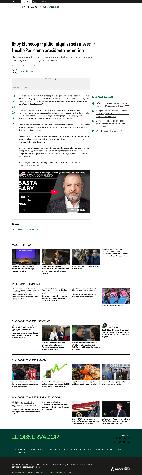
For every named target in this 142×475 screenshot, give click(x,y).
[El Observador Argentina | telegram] (124, 442)
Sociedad (57, 449)
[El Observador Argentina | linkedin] (115, 442)
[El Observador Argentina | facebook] (116, 438)
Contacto (67, 472)
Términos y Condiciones (54, 472)
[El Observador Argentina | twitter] (112, 438)
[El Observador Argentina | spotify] (120, 442)
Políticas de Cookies (19, 472)
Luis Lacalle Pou (33, 230)
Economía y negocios (36, 449)
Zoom (49, 449)
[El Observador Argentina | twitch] (129, 442)
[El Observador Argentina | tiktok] (129, 438)
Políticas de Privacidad (36, 472)
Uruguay (16, 2)
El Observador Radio (95, 449)
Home (14, 449)
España (36, 2)
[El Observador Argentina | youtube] (125, 438)
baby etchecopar (19, 230)
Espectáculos (69, 449)
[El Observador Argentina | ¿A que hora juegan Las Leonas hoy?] (116, 303)
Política (45, 7)
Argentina (26, 2)
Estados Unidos (47, 2)
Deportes (80, 449)
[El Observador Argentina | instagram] (120, 438)
